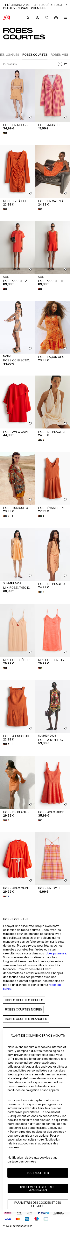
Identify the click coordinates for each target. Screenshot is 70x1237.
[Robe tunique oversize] (17, 478)
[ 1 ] (60, 64)
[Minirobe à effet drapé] (17, 171)
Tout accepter (38, 1172)
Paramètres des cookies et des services (37, 1204)
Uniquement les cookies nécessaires (37, 1188)
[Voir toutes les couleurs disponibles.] (5, 133)
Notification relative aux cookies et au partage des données (32, 1159)
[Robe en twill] (52, 858)
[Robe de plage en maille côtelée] (17, 782)
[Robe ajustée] (52, 95)
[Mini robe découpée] (17, 630)
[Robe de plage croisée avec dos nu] (52, 402)
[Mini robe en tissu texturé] (52, 630)
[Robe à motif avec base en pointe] (52, 706)
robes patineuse (55, 953)
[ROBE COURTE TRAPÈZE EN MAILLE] (52, 247)
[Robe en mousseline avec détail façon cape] (17, 95)
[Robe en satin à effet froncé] (52, 171)
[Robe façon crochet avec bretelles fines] (52, 327)
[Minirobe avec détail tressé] (17, 554)
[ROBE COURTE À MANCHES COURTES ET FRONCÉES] (17, 247)
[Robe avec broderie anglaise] (52, 782)
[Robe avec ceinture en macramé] (17, 858)
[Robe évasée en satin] (52, 478)
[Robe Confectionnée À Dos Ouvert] (17, 327)
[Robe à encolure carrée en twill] (17, 706)
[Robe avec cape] (17, 402)
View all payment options (17, 1225)
